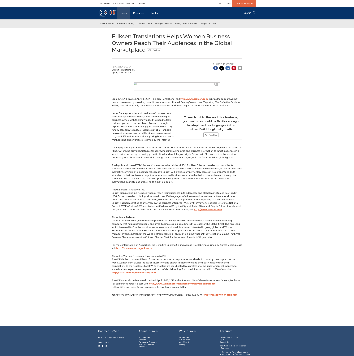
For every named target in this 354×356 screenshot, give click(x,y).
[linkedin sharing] (227, 68)
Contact (155, 13)
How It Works (118, 3)
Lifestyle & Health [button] (163, 23)
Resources (138, 13)
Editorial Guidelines (146, 344)
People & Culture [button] (208, 23)
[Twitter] (99, 345)
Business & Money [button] (125, 23)
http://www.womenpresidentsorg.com (134, 272)
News (124, 13)
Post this (213, 135)
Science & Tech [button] (144, 23)
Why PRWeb (105, 3)
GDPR (228, 3)
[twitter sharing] (221, 68)
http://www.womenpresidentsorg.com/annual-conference (182, 283)
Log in (222, 340)
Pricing (142, 3)
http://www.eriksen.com (194, 99)
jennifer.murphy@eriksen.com (220, 294)
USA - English (153, 50)
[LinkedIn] (106, 345)
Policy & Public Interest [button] (186, 23)
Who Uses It (131, 3)
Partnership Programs (148, 342)
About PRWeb (144, 337)
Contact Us (103, 342)
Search (247, 13)
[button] (177, 84)
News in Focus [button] (107, 23)
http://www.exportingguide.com (134, 248)
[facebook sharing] (215, 68)
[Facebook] (102, 345)
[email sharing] (240, 68)
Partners (142, 340)
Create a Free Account (244, 3)
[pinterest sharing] (233, 68)
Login (221, 3)
